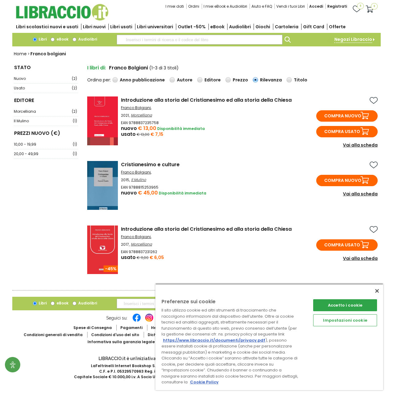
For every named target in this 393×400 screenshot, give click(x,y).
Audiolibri (240, 27)
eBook (217, 27)
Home (20, 54)
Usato (45, 88)
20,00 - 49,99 (45, 153)
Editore (212, 80)
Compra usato (342, 131)
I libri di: (96, 67)
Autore (185, 80)
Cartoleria (286, 27)
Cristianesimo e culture (150, 164)
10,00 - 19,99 (45, 144)
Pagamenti (131, 327)
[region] (269, 337)
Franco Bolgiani (136, 107)
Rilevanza (271, 80)
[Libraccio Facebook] (136, 321)
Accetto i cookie (345, 305)
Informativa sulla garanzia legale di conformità (135, 341)
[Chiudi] (377, 291)
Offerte (337, 27)
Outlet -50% (192, 27)
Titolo (300, 80)
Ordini (193, 6)
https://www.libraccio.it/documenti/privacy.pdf (214, 340)
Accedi (316, 6)
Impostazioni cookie (345, 320)
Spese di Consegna (92, 327)
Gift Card (313, 27)
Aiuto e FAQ (261, 6)
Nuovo (45, 78)
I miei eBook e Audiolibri (225, 6)
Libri (42, 39)
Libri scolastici (47, 27)
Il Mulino (45, 121)
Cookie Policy (204, 382)
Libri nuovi (94, 27)
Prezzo (240, 80)
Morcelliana (45, 111)
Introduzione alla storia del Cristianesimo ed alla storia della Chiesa (206, 100)
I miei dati (174, 6)
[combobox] (199, 40)
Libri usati (121, 27)
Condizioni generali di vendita (53, 334)
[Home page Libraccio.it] (62, 19)
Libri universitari (155, 27)
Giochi (262, 27)
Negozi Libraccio (353, 39)
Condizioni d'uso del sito (115, 334)
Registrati (337, 6)
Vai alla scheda (360, 145)
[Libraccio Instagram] (149, 321)
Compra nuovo (342, 116)
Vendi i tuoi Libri (290, 6)
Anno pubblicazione (142, 80)
